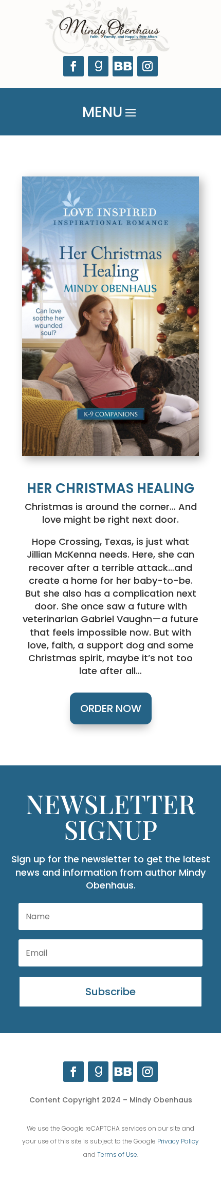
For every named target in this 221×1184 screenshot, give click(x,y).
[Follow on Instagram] (147, 66)
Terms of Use (117, 1154)
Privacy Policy (178, 1141)
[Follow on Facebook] (73, 66)
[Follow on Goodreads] (98, 66)
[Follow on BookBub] (123, 66)
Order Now (110, 708)
